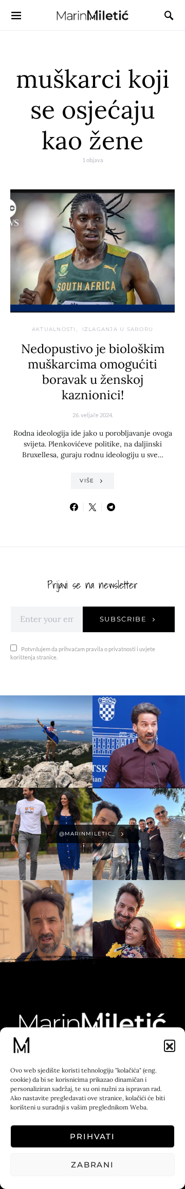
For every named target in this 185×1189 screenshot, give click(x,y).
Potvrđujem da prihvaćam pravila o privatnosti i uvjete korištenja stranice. (82, 653)
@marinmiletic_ (87, 833)
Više (87, 480)
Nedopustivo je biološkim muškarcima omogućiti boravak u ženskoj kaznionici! (92, 372)
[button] (169, 1045)
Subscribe (123, 619)
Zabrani (92, 1164)
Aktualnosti (54, 329)
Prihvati (92, 1136)
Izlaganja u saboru (118, 329)
